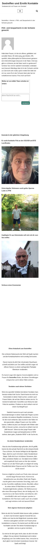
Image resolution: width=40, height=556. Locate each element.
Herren (12, 20)
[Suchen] (37, 11)
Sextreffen (5, 20)
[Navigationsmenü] (20, 11)
